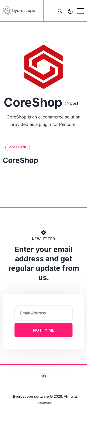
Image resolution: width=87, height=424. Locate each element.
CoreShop (17, 147)
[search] (60, 11)
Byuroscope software (31, 396)
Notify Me (43, 330)
